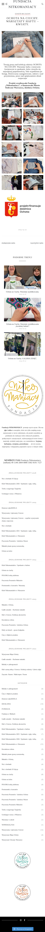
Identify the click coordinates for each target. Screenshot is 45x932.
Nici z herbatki (6, 526)
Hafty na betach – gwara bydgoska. (13, 630)
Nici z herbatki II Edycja (10, 479)
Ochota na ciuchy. (23, 14)
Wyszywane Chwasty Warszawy (12, 840)
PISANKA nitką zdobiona (10, 575)
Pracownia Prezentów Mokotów (12, 580)
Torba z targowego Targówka (11, 489)
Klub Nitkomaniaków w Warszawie (13, 536)
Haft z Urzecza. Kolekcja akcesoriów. (14, 615)
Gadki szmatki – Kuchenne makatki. (13, 659)
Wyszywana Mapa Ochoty (10, 654)
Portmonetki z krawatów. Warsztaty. (13, 585)
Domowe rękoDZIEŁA (9, 508)
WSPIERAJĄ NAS (8, 825)
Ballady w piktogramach (10, 664)
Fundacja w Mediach (8, 714)
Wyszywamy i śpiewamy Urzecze (12, 513)
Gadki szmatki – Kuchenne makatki (13, 610)
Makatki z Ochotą (7, 605)
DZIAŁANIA (6, 704)
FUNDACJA (6, 709)
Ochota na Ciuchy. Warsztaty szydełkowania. (22, 292)
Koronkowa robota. (8, 620)
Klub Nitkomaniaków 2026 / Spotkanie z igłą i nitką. (19, 484)
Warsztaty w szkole (8, 820)
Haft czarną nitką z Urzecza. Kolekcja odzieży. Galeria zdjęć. (22, 669)
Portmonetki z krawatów (10, 789)
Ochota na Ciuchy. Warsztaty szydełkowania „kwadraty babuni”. (22, 325)
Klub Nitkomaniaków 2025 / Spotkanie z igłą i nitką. (19, 531)
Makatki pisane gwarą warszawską (13, 546)
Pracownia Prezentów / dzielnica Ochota (15, 625)
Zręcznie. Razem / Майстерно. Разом (14, 674)
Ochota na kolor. (7, 551)
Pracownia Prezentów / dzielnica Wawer (15, 541)
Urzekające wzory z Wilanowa (11, 494)
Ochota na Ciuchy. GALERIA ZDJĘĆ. (22, 358)
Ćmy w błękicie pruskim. (10, 635)
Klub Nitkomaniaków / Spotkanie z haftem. (16, 565)
